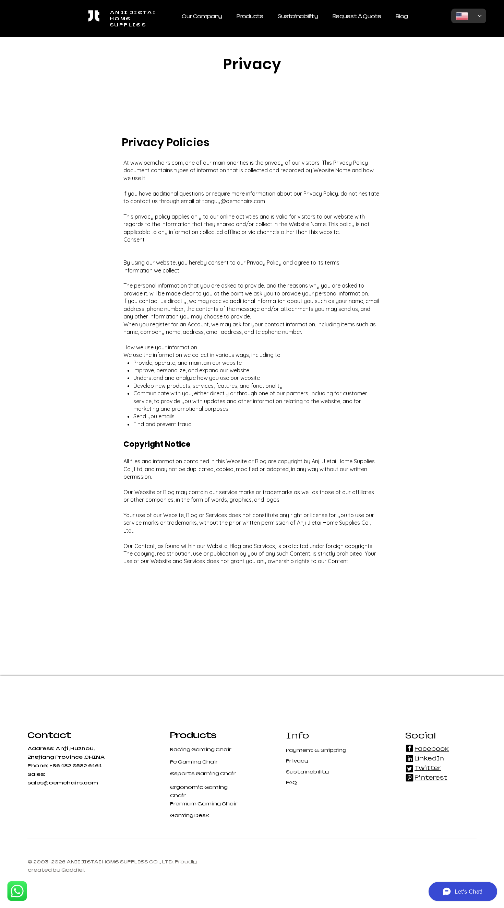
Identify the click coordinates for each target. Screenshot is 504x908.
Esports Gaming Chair (203, 773)
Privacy (297, 761)
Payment (300, 750)
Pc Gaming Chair (194, 762)
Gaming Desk (189, 815)
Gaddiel (72, 870)
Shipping (333, 750)
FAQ (291, 782)
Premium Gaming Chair (204, 803)
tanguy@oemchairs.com (233, 201)
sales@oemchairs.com (62, 782)
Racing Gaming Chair (200, 749)
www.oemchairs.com (156, 162)
